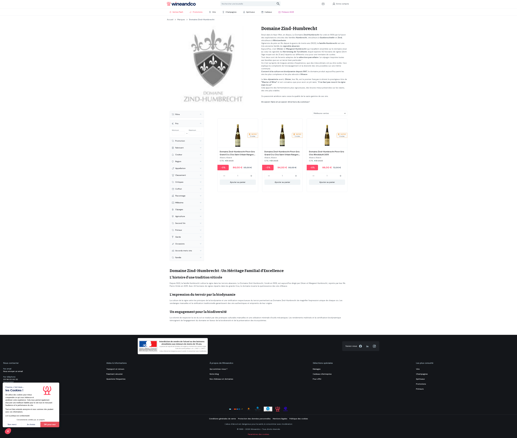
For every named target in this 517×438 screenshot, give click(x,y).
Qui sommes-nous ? (218, 369)
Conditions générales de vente (222, 419)
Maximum (192, 130)
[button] (8, 431)
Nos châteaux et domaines (221, 379)
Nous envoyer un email (13, 371)
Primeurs (420, 389)
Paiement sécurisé (114, 374)
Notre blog (214, 374)
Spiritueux (420, 379)
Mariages (317, 369)
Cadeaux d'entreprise (322, 374)
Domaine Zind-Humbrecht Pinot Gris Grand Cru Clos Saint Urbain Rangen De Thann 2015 (282, 154)
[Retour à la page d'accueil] (181, 4)
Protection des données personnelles (254, 419)
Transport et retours (115, 369)
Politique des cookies (298, 419)
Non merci (12, 424)
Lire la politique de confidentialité (17, 416)
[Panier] (323, 3)
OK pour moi (50, 424)
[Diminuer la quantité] (224, 175)
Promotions (421, 384)
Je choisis (31, 424)
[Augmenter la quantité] (251, 175)
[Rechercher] (278, 3)
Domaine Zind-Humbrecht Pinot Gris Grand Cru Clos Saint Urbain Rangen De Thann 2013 (237, 154)
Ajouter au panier (237, 182)
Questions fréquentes (115, 379)
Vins (418, 369)
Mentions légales (280, 419)
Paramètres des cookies (258, 434)
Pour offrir (317, 379)
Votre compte (342, 4)
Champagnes (422, 374)
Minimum (175, 130)
